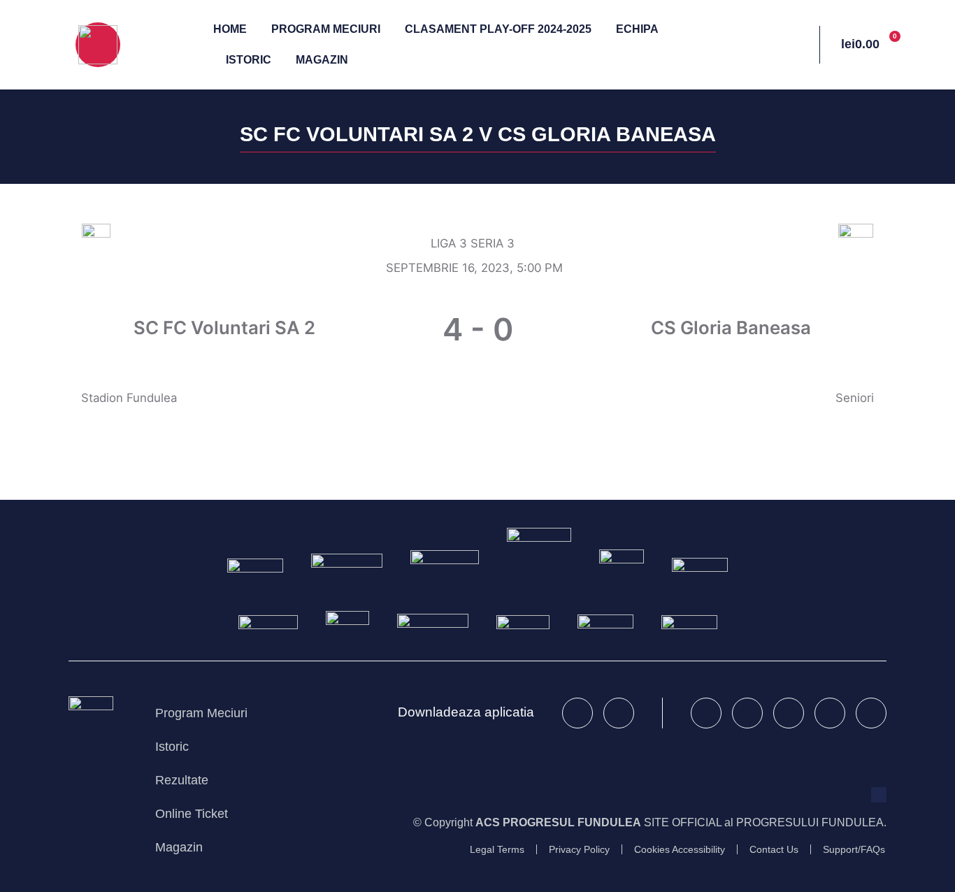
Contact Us (773, 849)
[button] (779, 45)
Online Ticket (191, 813)
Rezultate (181, 779)
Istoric (248, 60)
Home (230, 29)
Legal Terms (497, 849)
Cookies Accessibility (679, 849)
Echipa (637, 29)
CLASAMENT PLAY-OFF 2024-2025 (498, 29)
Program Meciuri (325, 29)
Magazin (322, 60)
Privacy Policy (579, 849)
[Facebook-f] (706, 713)
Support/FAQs (854, 849)
